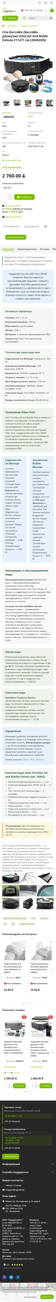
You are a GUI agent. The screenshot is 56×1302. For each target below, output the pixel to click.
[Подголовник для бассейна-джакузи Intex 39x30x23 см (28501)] (15, 950)
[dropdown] (4, 2)
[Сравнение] (45, 2)
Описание (8, 249)
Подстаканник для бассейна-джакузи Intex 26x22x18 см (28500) (39, 968)
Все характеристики (11, 160)
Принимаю (47, 1297)
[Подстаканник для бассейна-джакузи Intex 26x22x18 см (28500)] (41, 950)
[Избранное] (39, 2)
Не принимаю (30, 1297)
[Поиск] (51, 18)
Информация (11, 1164)
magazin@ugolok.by (15, 1189)
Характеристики (27, 249)
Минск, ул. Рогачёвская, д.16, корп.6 (23, 1201)
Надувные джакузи (29, 25)
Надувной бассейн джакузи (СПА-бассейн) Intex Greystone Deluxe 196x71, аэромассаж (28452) (39, 1048)
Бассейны (12, 25)
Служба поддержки (15, 1172)
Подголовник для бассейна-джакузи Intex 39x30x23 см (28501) (13, 968)
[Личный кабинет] (51, 2)
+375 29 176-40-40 (12, 1121)
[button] (2, 103)
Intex (30, 116)
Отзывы (44, 249)
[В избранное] (24, 942)
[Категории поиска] (24, 18)
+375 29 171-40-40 (33, 10)
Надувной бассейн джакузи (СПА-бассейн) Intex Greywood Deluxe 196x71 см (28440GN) (13, 1047)
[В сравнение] (24, 947)
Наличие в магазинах (13, 183)
